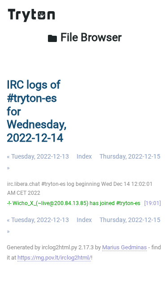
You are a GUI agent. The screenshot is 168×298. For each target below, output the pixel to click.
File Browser (84, 37)
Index (84, 156)
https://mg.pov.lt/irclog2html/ (54, 257)
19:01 (152, 203)
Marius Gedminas (124, 247)
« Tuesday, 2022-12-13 (38, 156)
